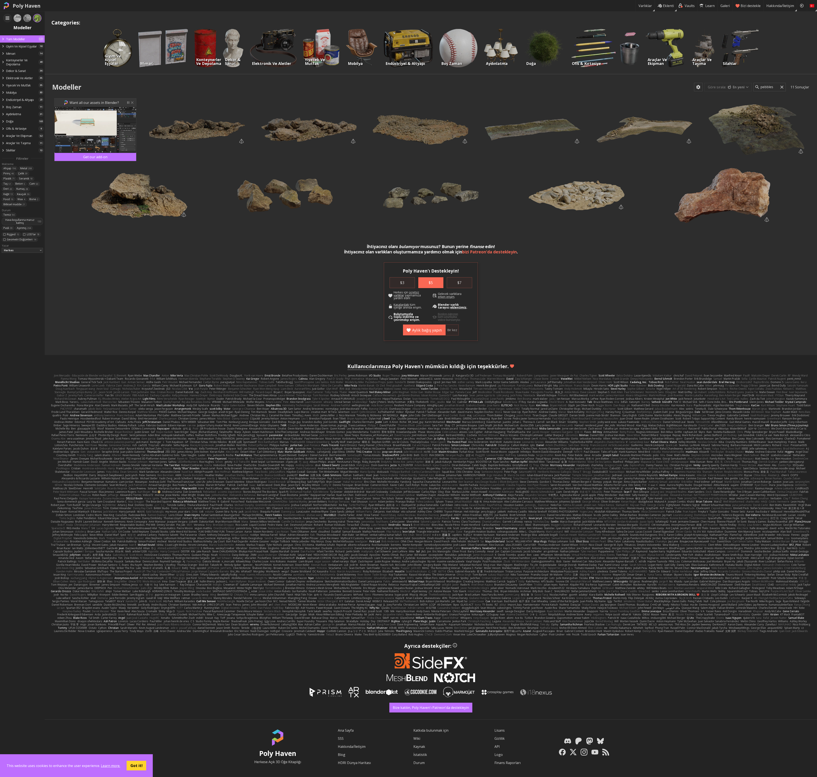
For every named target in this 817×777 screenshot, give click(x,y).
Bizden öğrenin (448, 314)
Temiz (8, 215)
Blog (341, 754)
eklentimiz (458, 307)
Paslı (8, 228)
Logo (498, 754)
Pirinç (8, 173)
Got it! (136, 765)
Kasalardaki (401, 305)
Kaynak (419, 746)
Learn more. (110, 765)
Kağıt (8, 194)
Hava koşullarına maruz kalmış (23, 221)
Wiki (416, 738)
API (497, 746)
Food (8, 199)
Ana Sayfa (346, 730)
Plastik (9, 178)
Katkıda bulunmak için (430, 730)
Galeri (725, 5)
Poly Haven (26, 5)
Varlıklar (645, 5)
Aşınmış (24, 228)
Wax (21, 199)
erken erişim (446, 297)
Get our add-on (95, 157)
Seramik (26, 178)
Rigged (13, 234)
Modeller (66, 87)
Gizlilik (499, 738)
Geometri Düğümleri (21, 239)
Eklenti (668, 5)
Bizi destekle (751, 5)
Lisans (499, 730)
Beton (20, 183)
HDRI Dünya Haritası (354, 762)
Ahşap (9, 168)
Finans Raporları (507, 762)
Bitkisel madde (14, 204)
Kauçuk (23, 194)
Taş (7, 183)
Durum (419, 762)
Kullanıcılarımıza (369, 366)
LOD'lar (33, 234)
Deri (7, 189)
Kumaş (22, 189)
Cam (33, 183)
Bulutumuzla (403, 314)
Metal (26, 168)
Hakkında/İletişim (780, 5)
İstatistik (420, 754)
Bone (33, 199)
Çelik (22, 173)
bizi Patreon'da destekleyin (489, 251)
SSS (341, 738)
